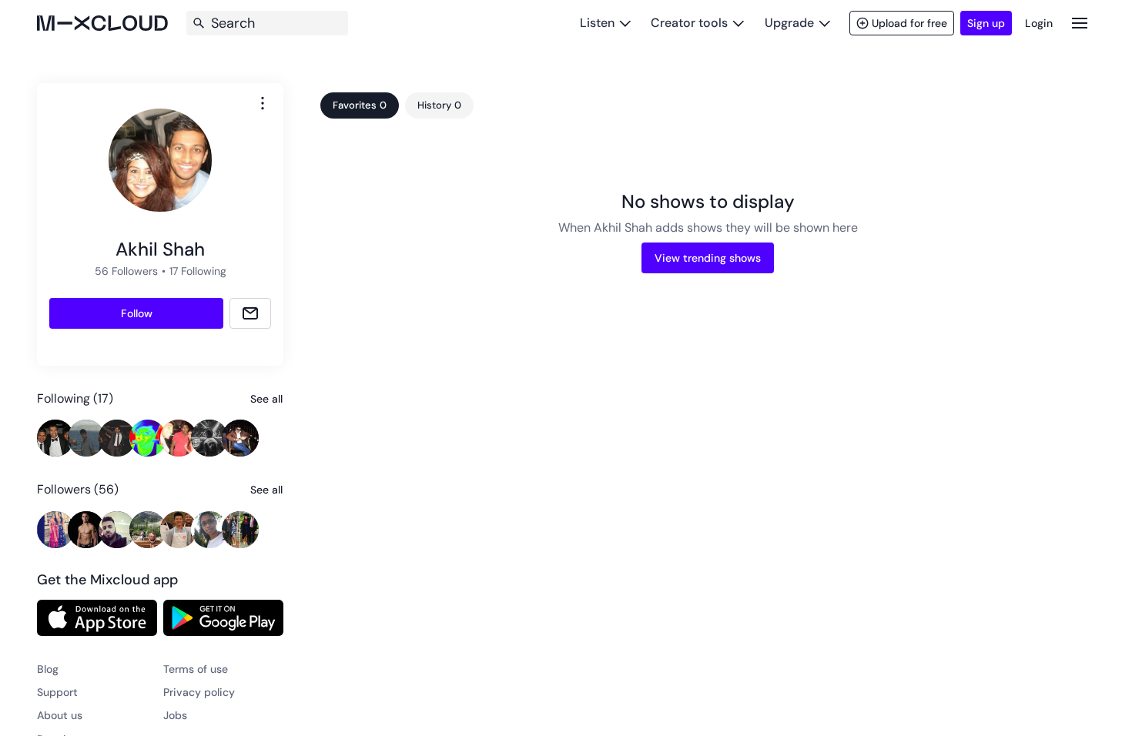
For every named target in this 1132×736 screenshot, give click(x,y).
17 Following (197, 271)
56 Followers (126, 271)
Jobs (175, 715)
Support (57, 692)
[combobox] (262, 103)
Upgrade (789, 23)
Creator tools (689, 23)
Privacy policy (199, 692)
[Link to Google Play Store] (223, 617)
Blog (48, 669)
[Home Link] (102, 23)
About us (59, 715)
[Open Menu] (1080, 22)
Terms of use (195, 669)
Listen (597, 23)
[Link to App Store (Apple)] (97, 617)
